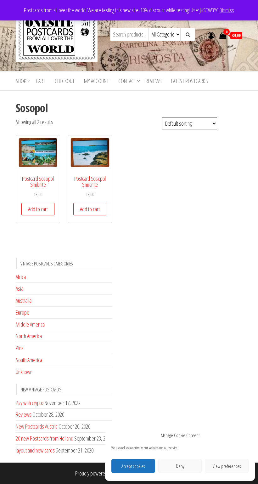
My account (96, 81)
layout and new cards (35, 450)
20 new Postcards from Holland (44, 438)
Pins (20, 348)
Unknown (24, 372)
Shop (21, 81)
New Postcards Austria (37, 426)
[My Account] (211, 35)
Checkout (65, 81)
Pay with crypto (29, 403)
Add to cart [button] (38, 209)
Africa (21, 277)
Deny (180, 466)
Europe (22, 312)
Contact (127, 81)
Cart (40, 81)
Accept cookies (133, 466)
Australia (23, 300)
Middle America (30, 324)
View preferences (227, 466)
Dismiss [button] (227, 10)
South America (29, 360)
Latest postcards (189, 81)
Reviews (153, 81)
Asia (19, 288)
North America (29, 336)
